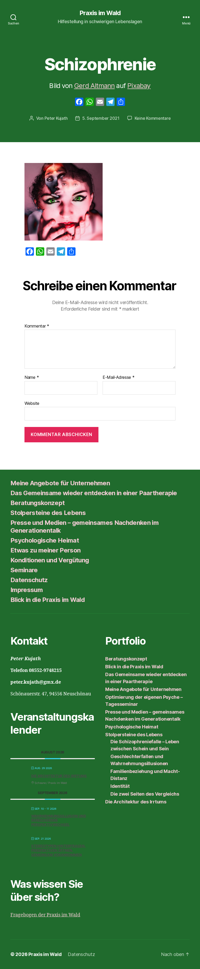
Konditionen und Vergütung (49, 560)
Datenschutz (29, 580)
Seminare (24, 570)
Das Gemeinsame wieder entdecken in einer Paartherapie (93, 493)
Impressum (26, 590)
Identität (120, 786)
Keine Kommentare (153, 118)
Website (31, 403)
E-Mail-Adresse (119, 377)
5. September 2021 (100, 118)
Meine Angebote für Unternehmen (60, 483)
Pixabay (139, 85)
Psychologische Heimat (44, 540)
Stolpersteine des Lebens (48, 513)
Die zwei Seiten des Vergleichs (144, 794)
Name (31, 377)
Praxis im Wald (100, 13)
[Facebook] (79, 102)
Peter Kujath (56, 118)
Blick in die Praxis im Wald (47, 599)
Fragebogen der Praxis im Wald (45, 915)
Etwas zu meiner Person (45, 550)
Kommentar (36, 326)
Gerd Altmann (94, 85)
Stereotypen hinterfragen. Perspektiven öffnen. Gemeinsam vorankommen (58, 850)
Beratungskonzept (37, 503)
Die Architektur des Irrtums (59, 776)
